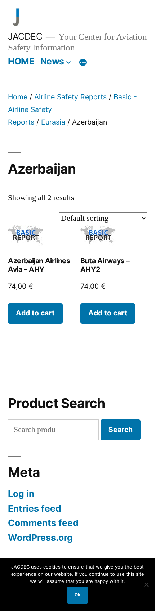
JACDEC (25, 36)
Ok (77, 594)
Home (17, 97)
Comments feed (43, 522)
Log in (21, 493)
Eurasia (53, 122)
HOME (21, 61)
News (52, 61)
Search (120, 429)
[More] (83, 62)
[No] (146, 584)
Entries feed (34, 508)
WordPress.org (40, 537)
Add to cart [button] (35, 313)
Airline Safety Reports (70, 97)
